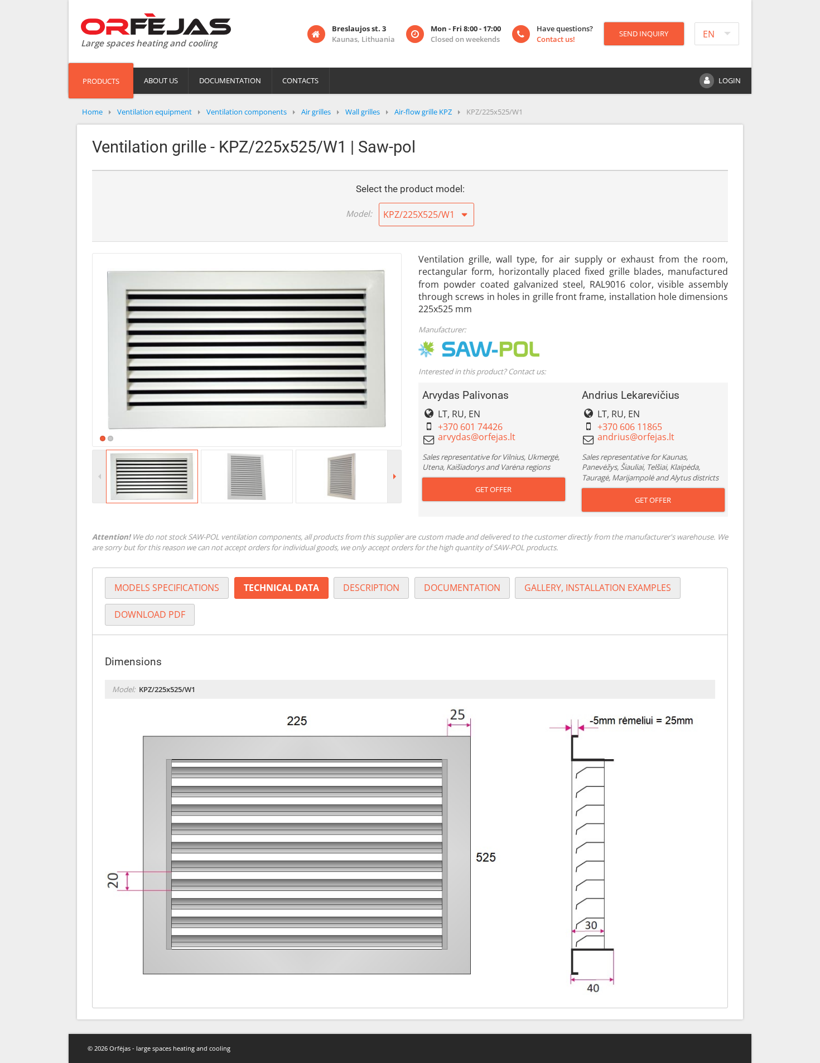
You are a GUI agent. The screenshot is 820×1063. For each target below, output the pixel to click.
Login (729, 80)
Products (101, 81)
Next (418, 350)
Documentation (230, 80)
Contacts (300, 80)
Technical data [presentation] (281, 587)
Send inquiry (643, 33)
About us (161, 80)
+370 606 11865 (629, 427)
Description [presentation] (371, 587)
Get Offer (493, 489)
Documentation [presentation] (462, 587)
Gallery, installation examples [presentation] (597, 587)
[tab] (167, 588)
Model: (359, 213)
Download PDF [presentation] (149, 614)
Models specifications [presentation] (166, 587)
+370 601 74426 (470, 427)
